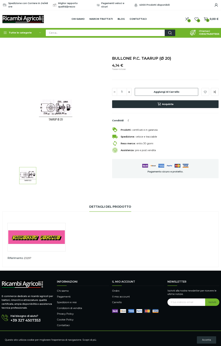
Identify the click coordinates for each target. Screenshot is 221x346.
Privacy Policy (65, 313)
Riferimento (15, 258)
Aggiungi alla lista (205, 92)
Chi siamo (63, 290)
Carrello (117, 302)
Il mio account (121, 296)
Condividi (128, 120)
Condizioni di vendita (69, 308)
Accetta (206, 339)
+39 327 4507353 (26, 320)
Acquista (167, 104)
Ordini (115, 290)
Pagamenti (64, 296)
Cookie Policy (65, 319)
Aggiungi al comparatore (215, 92)
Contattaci (63, 325)
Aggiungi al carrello (166, 91)
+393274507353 (209, 34)
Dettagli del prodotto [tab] (110, 207)
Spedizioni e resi (67, 302)
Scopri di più (89, 339)
